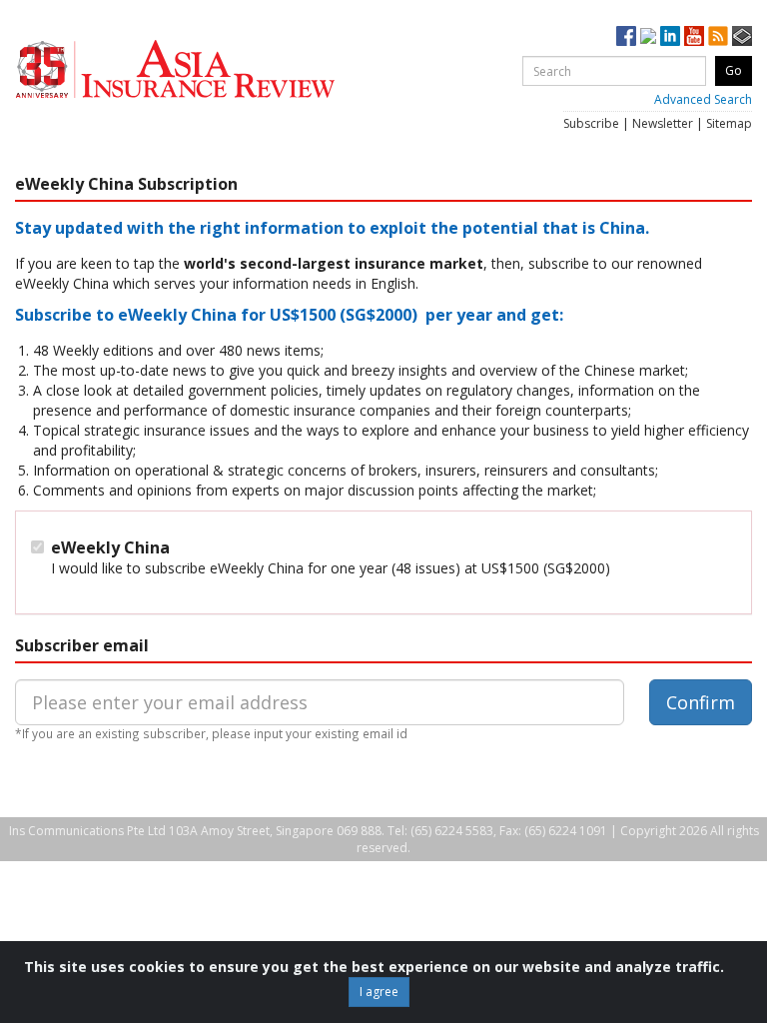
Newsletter (662, 123)
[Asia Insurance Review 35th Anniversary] (214, 69)
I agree (379, 991)
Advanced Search (703, 99)
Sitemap (729, 123)
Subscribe (591, 123)
